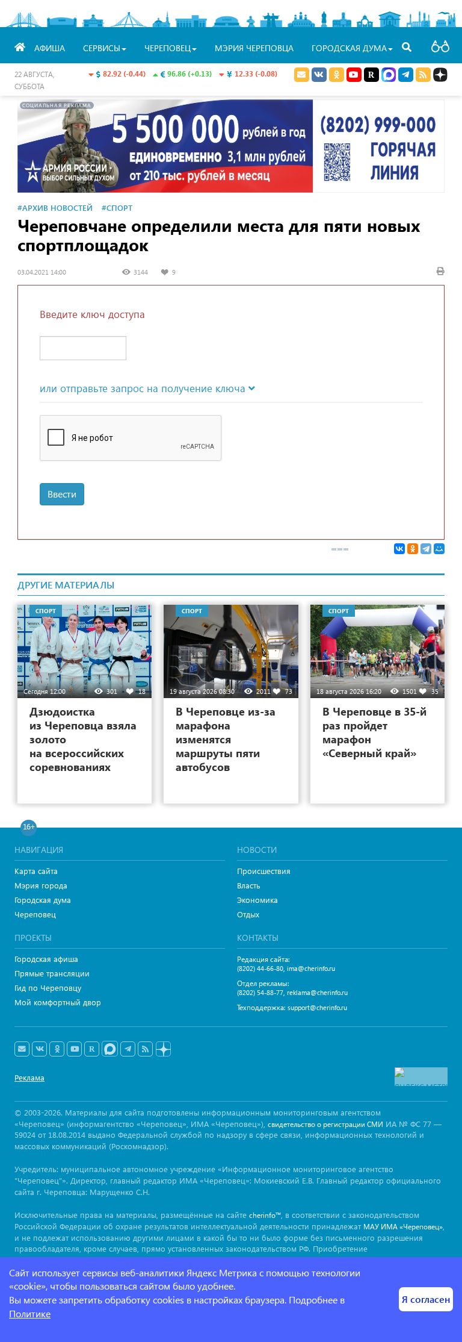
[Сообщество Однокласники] (336, 74)
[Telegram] (425, 548)
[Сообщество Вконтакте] (39, 1049)
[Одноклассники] (412, 548)
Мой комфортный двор (57, 1002)
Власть (248, 885)
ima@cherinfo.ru (311, 968)
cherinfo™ (265, 1215)
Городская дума (42, 899)
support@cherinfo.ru (317, 1007)
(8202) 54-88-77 (260, 992)
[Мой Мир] (439, 548)
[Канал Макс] (388, 76)
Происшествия (264, 871)
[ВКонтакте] (399, 548)
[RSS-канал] (145, 1049)
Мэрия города (40, 885)
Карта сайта (36, 871)
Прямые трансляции (52, 973)
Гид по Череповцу (47, 987)
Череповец (35, 914)
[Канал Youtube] (354, 74)
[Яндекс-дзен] (162, 1049)
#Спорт (117, 207)
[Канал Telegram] (127, 1049)
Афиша (49, 48)
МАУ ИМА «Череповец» (403, 1226)
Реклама (29, 1077)
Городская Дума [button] (349, 48)
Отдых (248, 914)
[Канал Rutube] (371, 74)
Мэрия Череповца (254, 48)
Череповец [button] (167, 48)
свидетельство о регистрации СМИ (325, 1124)
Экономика (257, 899)
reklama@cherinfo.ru (317, 992)
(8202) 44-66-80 (260, 968)
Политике (30, 1313)
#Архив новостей (55, 207)
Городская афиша (46, 958)
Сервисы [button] (101, 48)
